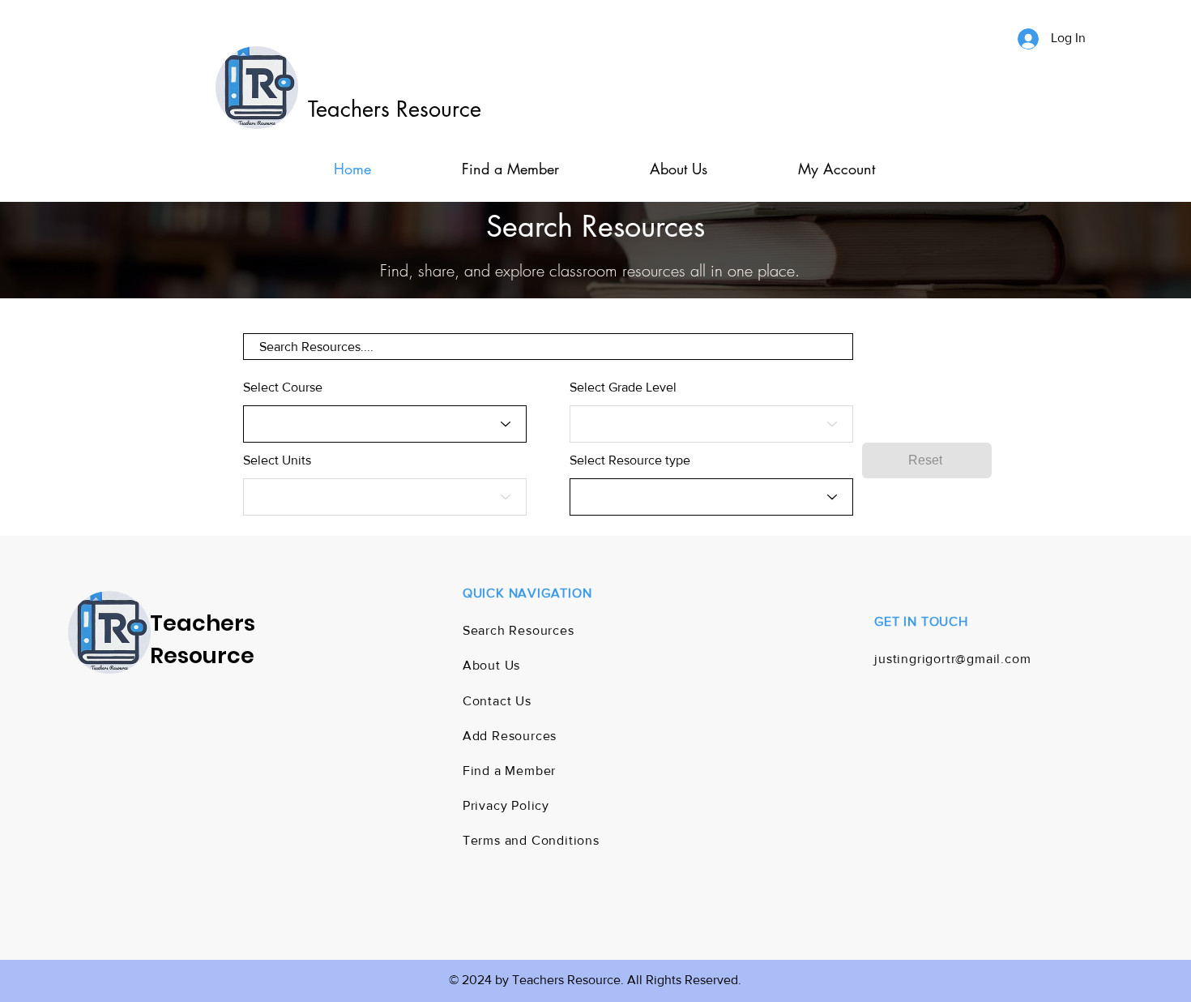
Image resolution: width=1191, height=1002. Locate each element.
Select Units (277, 460)
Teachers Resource (394, 109)
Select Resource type (630, 460)
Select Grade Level (623, 387)
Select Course (282, 387)
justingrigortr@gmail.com (952, 659)
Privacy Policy (506, 805)
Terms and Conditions (531, 840)
